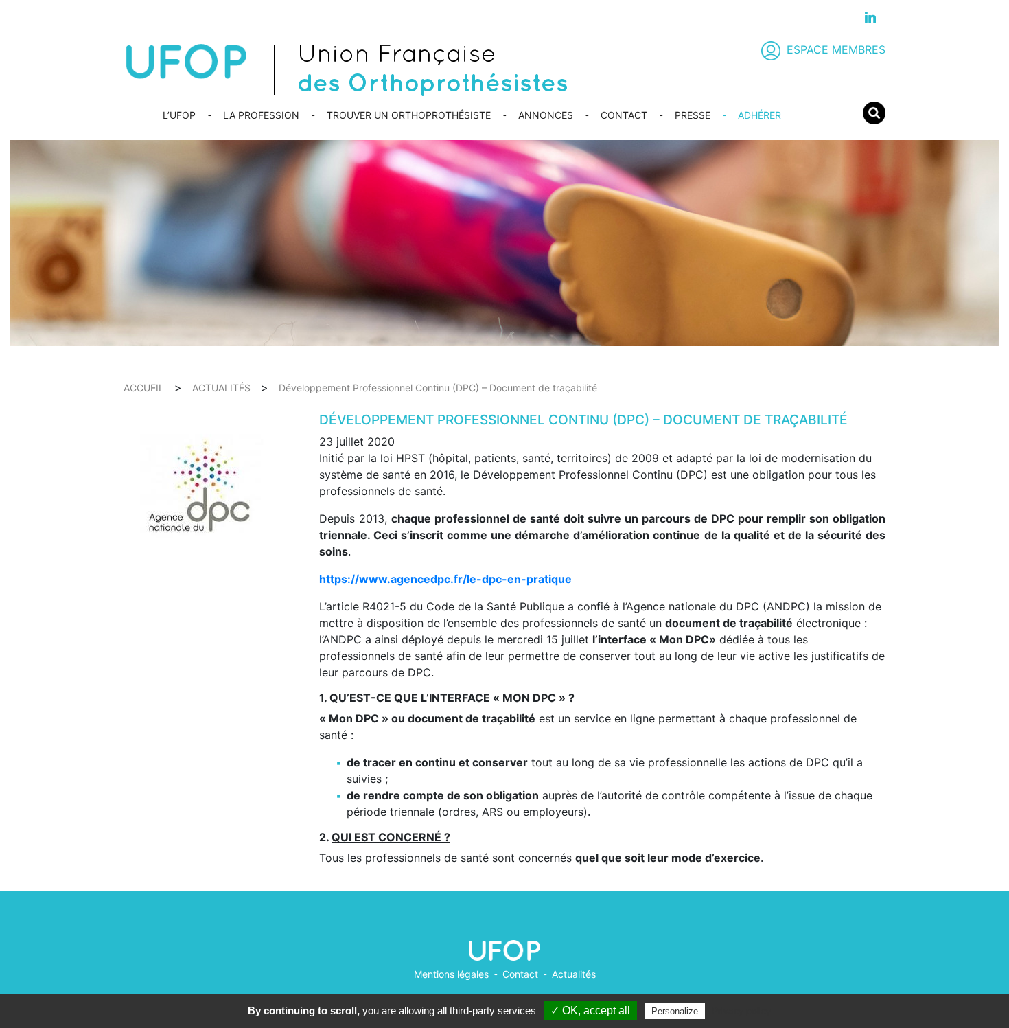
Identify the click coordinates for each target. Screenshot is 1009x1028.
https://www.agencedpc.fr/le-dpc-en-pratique (445, 579)
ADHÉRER (759, 115)
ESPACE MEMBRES (836, 49)
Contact (520, 974)
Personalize (674, 1011)
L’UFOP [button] (179, 115)
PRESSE (692, 115)
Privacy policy (741, 1010)
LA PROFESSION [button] (261, 115)
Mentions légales (451, 974)
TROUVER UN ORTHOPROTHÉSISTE (409, 115)
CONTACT (624, 115)
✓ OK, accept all (590, 1010)
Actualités (574, 974)
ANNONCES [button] (545, 115)
